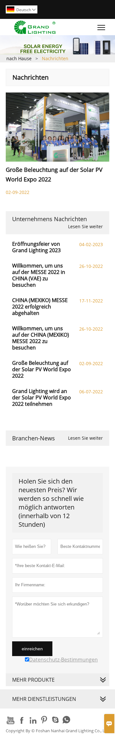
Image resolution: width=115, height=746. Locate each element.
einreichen (32, 648)
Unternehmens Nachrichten (49, 219)
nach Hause (19, 58)
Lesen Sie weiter (85, 226)
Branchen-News (33, 438)
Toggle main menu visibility (101, 27)
